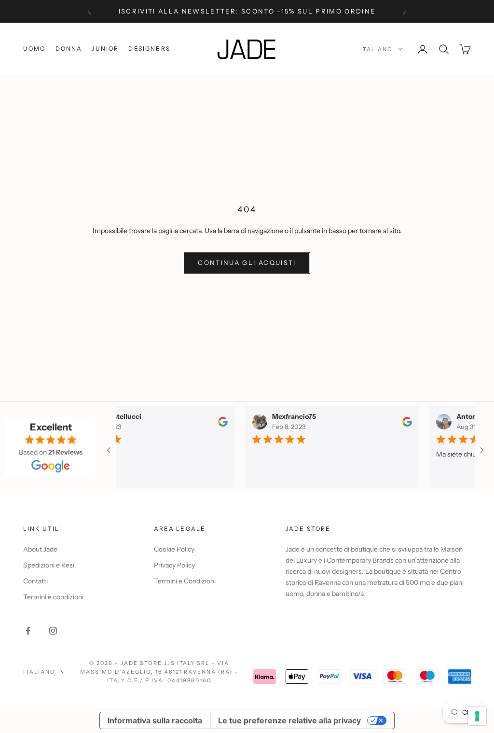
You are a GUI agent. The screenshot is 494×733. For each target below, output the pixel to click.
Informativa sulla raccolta (155, 720)
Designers (149, 48)
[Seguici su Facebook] (28, 631)
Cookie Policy (174, 549)
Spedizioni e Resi (48, 565)
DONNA (68, 48)
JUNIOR (105, 48)
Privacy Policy (174, 565)
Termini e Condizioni (185, 581)
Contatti (35, 581)
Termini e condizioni (53, 597)
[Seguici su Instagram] (53, 631)
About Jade (40, 549)
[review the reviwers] (215, 421)
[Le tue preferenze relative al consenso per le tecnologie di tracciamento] (477, 716)
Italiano (376, 49)
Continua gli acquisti (247, 262)
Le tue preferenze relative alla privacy (289, 720)
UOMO (34, 48)
